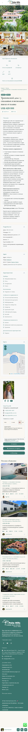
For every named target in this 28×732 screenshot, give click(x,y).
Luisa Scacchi (7, 406)
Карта (5, 342)
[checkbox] (3, 439)
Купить (3, 94)
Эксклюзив (5, 669)
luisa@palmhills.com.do (10, 413)
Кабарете (9, 259)
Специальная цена (7, 685)
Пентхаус (4, 680)
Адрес (5, 254)
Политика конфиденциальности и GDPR (12, 441)
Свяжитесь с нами (12, 707)
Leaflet (11, 373)
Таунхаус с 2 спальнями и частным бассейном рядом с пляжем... (11, 482)
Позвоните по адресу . (14, 448)
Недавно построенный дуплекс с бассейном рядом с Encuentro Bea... (11, 520)
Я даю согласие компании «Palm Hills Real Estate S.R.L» (14, 440)
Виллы (7, 88)
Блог (6, 707)
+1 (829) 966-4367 (9, 410)
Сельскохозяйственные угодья (10, 671)
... (17, 491)
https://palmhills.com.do (11, 415)
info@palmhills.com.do (9, 658)
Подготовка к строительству (9, 683)
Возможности (5, 678)
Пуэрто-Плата (14, 262)
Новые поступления (7, 676)
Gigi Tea (7, 497)
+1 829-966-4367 (8, 656)
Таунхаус (4, 687)
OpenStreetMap (17, 373)
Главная (2, 88)
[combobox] (20, 422)
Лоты (3, 674)
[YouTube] (7, 643)
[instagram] (11, 643)
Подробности (7, 227)
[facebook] (3, 643)
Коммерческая (6, 667)
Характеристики (8, 273)
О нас (3, 707)
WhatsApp (14, 453)
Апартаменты (5, 665)
